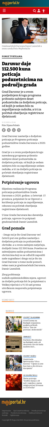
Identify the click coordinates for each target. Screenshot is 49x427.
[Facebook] (4, 130)
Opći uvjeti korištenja (21, 411)
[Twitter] (9, 130)
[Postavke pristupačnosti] (44, 11)
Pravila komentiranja (18, 413)
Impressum (6, 411)
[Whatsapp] (14, 130)
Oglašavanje (14, 415)
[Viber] (19, 130)
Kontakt (5, 415)
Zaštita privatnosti (35, 413)
